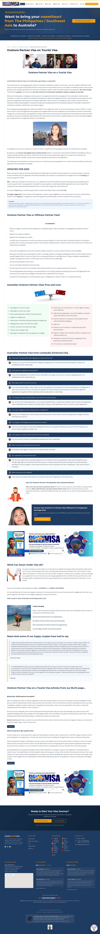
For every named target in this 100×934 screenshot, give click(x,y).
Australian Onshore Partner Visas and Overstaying (48, 621)
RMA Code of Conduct (33, 841)
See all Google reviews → (41, 888)
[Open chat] (94, 928)
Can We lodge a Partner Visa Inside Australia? (47, 629)
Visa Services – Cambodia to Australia (19, 47)
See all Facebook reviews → (72, 889)
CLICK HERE (62, 190)
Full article (10, 726)
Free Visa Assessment (42, 821)
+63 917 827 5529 (85, 842)
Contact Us (30, 848)
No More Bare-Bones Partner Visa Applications (47, 617)
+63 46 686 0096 (13, 869)
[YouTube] (10, 846)
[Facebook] (5, 846)
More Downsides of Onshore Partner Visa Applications (50, 625)
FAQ (29, 843)
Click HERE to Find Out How (82, 21)
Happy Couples (31, 846)
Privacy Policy (31, 838)
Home (8, 47)
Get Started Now (59, 821)
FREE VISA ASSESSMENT (92, 4)
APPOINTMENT (49, 898)
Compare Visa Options (42, 519)
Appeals (53, 854)
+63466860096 (85, 840)
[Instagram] (7, 846)
